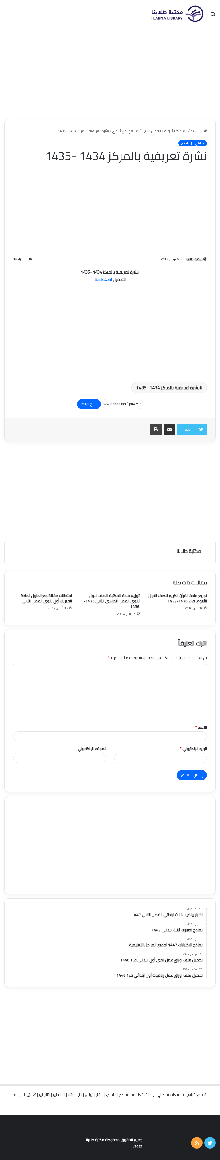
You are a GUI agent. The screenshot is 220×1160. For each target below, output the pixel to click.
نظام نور (59, 1094)
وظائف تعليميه (143, 1094)
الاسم (201, 727)
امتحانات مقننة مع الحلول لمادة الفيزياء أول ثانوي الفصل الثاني (46, 598)
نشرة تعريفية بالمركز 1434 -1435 (167, 387)
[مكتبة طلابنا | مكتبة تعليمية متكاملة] (177, 13)
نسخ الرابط (89, 404)
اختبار (99, 1094)
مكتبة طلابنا (194, 259)
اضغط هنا (103, 279)
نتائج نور (44, 1094)
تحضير (123, 1094)
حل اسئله (75, 1094)
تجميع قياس (196, 1094)
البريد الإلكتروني (193, 748)
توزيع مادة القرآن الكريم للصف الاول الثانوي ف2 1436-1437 (177, 598)
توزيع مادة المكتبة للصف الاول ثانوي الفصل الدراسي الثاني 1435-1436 (112, 601)
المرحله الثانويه (175, 130)
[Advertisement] (110, 73)
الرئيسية (196, 130)
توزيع (89, 1094)
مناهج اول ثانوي (125, 130)
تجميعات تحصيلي (170, 1094)
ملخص (111, 1094)
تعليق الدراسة (25, 1094)
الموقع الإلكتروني (92, 748)
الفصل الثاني (151, 130)
